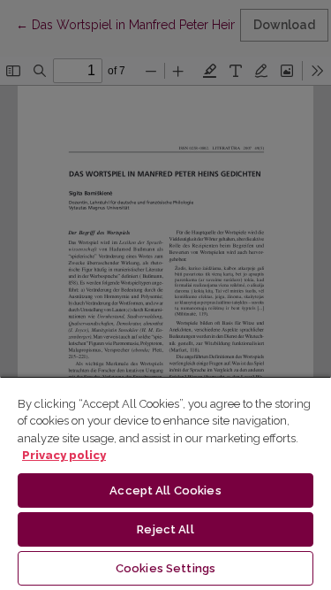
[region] (165, 483)
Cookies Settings (165, 568)
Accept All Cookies (165, 490)
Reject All (165, 529)
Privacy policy (64, 455)
